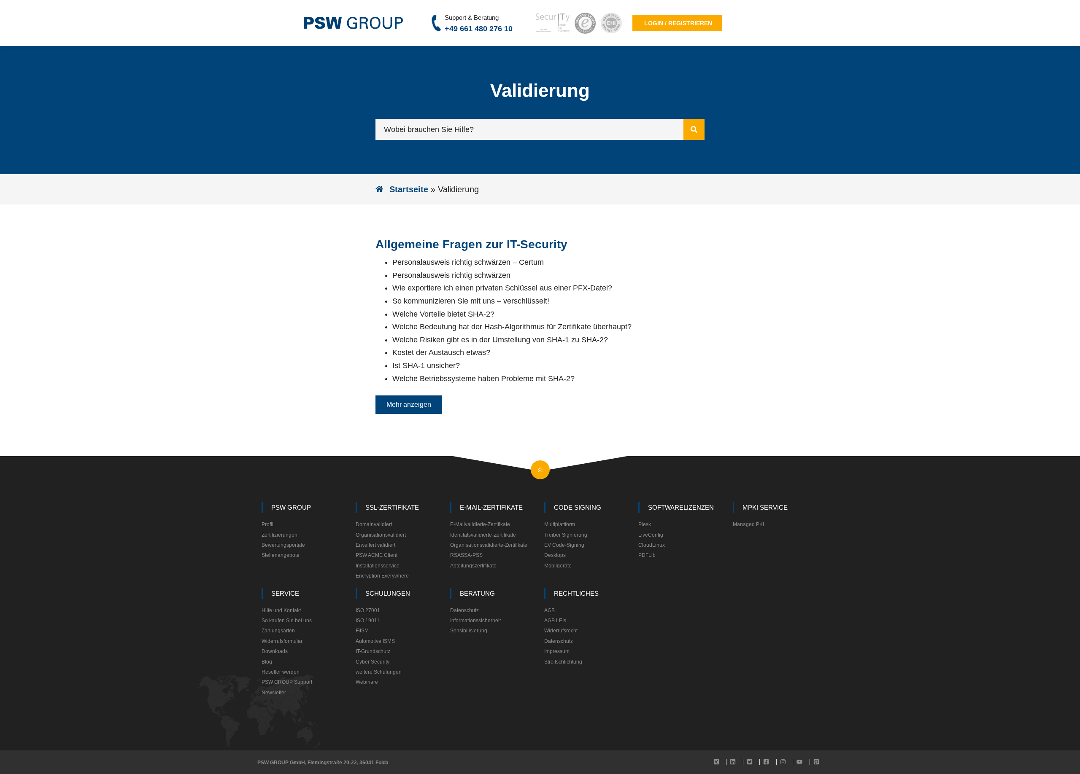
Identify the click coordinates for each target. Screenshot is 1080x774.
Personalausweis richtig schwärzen (451, 275)
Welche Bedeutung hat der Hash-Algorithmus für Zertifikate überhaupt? (512, 326)
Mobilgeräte (558, 566)
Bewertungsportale (283, 545)
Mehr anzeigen (408, 404)
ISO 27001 (368, 610)
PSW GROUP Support (287, 682)
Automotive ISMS (375, 641)
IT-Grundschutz (373, 651)
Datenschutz (464, 610)
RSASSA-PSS (466, 555)
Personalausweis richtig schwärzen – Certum (468, 262)
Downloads (275, 651)
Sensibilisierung (468, 631)
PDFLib (647, 555)
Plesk (644, 524)
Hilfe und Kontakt (281, 610)
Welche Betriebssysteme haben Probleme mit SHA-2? (483, 378)
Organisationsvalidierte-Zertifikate (488, 545)
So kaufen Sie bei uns (287, 621)
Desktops (555, 555)
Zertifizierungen (279, 535)
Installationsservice (378, 566)
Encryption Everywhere (382, 576)
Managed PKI (748, 524)
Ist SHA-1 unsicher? (426, 365)
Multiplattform (559, 524)
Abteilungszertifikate (473, 566)
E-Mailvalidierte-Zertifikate (480, 524)
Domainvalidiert (374, 524)
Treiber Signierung (565, 535)
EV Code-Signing (564, 545)
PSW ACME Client (376, 555)
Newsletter (274, 693)
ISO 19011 (368, 621)
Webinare (367, 682)
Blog (267, 662)
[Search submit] (694, 129)
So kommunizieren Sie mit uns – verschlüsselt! (470, 301)
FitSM (362, 631)
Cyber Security (372, 662)
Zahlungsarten (278, 631)
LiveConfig (650, 535)
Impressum (557, 651)
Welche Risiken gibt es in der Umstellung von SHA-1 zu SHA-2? (500, 340)
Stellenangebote (281, 555)
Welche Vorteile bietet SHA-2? (443, 314)
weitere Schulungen (379, 672)
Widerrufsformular (282, 641)
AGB (549, 610)
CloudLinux (651, 545)
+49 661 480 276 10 (479, 28)
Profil (267, 524)
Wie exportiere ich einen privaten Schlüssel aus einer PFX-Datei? (502, 288)
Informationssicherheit (475, 621)
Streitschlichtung (563, 662)
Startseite (408, 189)
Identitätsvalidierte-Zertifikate (483, 535)
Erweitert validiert (375, 545)
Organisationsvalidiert (381, 535)
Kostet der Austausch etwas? (441, 352)
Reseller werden (281, 672)
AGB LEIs (555, 621)
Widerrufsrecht (561, 631)
